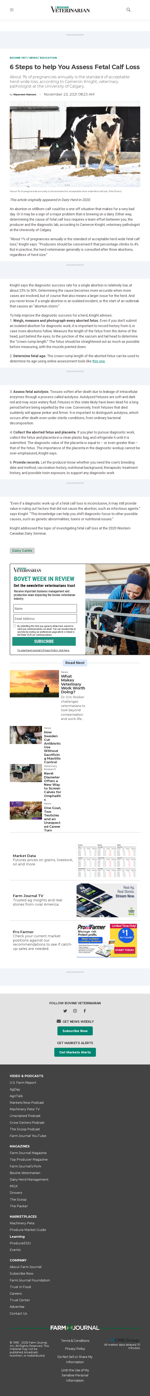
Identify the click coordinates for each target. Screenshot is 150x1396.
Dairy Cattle (22, 551)
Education (48, 57)
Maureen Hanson (24, 94)
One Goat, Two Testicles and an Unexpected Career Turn (52, 819)
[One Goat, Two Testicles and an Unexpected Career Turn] (26, 811)
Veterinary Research (50, 767)
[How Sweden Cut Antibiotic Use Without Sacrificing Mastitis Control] (26, 735)
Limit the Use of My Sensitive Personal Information (75, 1375)
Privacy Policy (75, 1349)
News (33, 57)
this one (98, 361)
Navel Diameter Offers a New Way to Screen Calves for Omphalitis (52, 786)
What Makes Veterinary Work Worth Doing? (73, 684)
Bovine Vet (18, 57)
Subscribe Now (75, 1031)
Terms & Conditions (75, 1341)
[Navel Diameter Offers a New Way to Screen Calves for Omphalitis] (26, 773)
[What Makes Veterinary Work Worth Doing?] (34, 684)
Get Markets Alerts (75, 1052)
